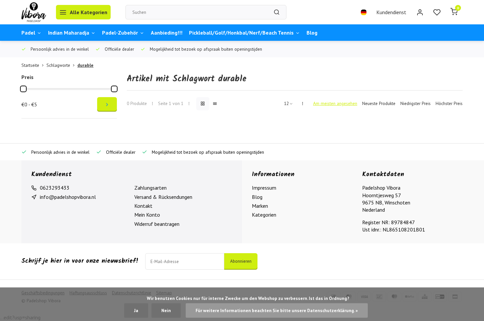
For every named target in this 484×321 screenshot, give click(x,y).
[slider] (23, 89)
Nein (166, 310)
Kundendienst (391, 12)
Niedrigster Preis (415, 103)
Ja (136, 310)
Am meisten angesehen (335, 103)
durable (85, 65)
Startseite (30, 65)
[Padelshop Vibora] (33, 12)
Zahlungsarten (150, 187)
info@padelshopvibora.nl (68, 197)
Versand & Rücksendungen (163, 197)
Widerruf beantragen (156, 224)
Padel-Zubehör (120, 32)
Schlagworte (58, 65)
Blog (312, 32)
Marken (260, 205)
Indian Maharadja (68, 32)
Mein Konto (147, 214)
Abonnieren (241, 261)
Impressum (264, 187)
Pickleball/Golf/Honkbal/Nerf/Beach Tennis (241, 32)
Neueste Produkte (378, 103)
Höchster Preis (449, 103)
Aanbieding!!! (166, 32)
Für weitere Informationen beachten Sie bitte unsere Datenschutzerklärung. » (277, 310)
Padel (28, 32)
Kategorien (264, 214)
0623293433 (54, 187)
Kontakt (143, 205)
